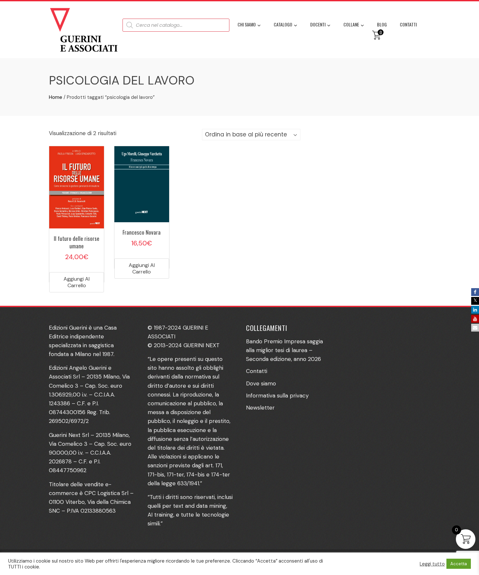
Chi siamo (247, 24)
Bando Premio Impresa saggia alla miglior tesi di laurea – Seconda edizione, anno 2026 (284, 350)
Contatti (408, 24)
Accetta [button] (458, 564)
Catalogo (283, 24)
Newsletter (260, 407)
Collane (351, 24)
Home (55, 97)
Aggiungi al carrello (77, 282)
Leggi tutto (432, 564)
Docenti (318, 24)
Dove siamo (261, 383)
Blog (382, 24)
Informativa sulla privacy (277, 395)
